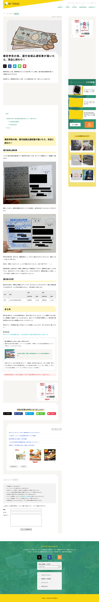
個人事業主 (10, 13)
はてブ (30, 413)
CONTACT (92, 7)
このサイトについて (46, 575)
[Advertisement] (16, 94)
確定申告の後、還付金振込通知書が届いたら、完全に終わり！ (22, 118)
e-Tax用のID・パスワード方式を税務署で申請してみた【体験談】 (23, 435)
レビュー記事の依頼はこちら (89, 125)
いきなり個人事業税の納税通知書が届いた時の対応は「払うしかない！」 (24, 442)
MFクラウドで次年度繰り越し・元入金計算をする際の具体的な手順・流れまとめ (25, 334)
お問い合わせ (44, 586)
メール (5, 512)
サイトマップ (44, 582)
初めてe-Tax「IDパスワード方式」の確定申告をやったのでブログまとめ (24, 432)
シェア (19, 413)
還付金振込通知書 (14, 121)
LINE (41, 413)
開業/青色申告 (14, 466)
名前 (4, 509)
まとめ (8, 128)
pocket (52, 413)
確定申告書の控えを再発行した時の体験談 (18, 439)
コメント (5, 515)
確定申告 (16, 13)
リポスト (8, 413)
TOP (4, 13)
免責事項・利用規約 (25, 496)
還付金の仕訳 (13, 124)
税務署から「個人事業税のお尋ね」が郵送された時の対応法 (21, 445)
